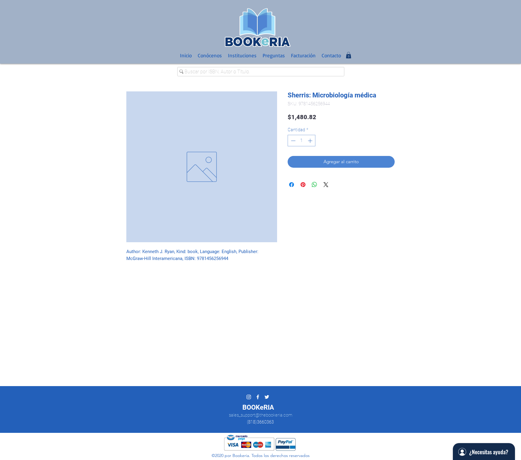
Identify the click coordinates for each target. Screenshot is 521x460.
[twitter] (267, 397)
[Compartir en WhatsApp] (314, 184)
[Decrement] (293, 140)
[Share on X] (326, 184)
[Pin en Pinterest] (303, 184)
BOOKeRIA (258, 407)
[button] (348, 55)
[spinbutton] (302, 140)
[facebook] (258, 397)
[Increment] (311, 140)
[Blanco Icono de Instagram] (249, 397)
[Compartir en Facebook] (291, 184)
